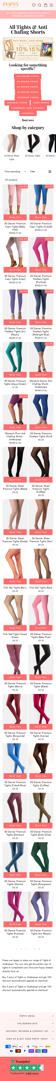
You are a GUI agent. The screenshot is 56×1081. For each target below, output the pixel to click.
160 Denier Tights (28, 76)
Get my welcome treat (28, 558)
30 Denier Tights (28, 92)
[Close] (50, 519)
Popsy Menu (27, 1016)
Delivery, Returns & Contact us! (27, 1031)
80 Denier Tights (27, 81)
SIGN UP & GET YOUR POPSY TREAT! (27, 1038)
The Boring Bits (27, 1023)
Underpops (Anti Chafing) (28, 108)
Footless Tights (17, 103)
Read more (28, 120)
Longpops (28, 113)
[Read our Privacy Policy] (48, 551)
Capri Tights (41, 103)
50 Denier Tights (27, 87)
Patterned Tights (28, 97)
